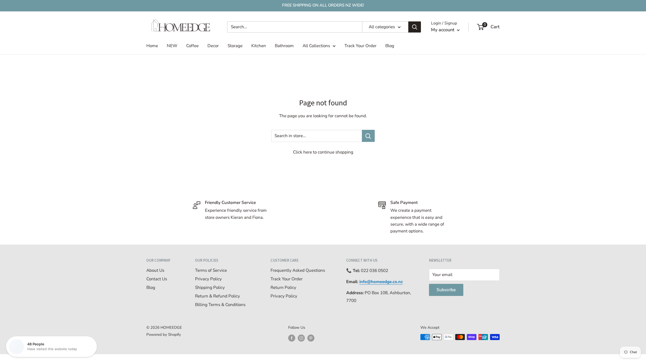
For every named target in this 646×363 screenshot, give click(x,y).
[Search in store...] (368, 136)
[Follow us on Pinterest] (310, 337)
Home (152, 46)
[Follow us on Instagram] (301, 337)
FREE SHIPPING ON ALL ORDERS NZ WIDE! (323, 5)
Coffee (192, 46)
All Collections (316, 46)
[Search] (414, 27)
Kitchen (258, 46)
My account (443, 30)
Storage (235, 46)
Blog (389, 46)
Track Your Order (360, 46)
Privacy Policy (208, 279)
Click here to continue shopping (323, 152)
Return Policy (283, 287)
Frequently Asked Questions (298, 270)
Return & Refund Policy (217, 296)
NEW (172, 46)
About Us (155, 270)
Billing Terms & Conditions (220, 305)
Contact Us (156, 279)
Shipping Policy (210, 287)
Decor (213, 46)
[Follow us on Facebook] (291, 337)
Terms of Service (211, 270)
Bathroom (284, 46)
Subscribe (446, 290)
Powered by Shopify (163, 334)
